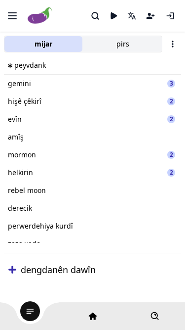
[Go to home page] (40, 16)
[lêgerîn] (95, 16)
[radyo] (113, 15)
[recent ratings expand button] (12, 269)
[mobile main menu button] (12, 15)
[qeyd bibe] (150, 16)
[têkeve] (170, 16)
